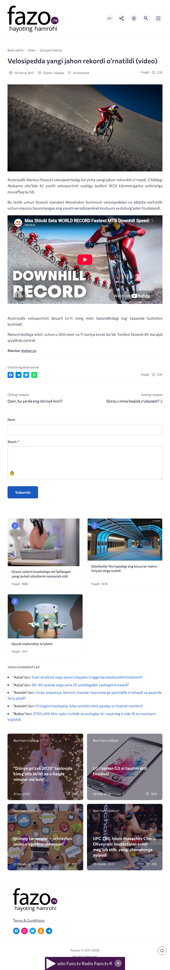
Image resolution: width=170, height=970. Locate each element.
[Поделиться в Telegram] (18, 375)
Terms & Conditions (28, 920)
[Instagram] (24, 931)
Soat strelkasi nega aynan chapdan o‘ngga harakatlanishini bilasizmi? (87, 677)
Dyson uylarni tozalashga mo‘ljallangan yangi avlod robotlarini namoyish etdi (41, 573)
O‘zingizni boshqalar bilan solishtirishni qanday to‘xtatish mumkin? (89, 706)
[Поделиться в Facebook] (11, 375)
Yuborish (23, 492)
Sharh (13, 441)
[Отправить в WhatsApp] (34, 375)
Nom (11, 419)
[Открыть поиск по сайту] (146, 18)
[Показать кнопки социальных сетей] (122, 18)
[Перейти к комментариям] (162, 951)
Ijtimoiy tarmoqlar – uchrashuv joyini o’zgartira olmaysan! (43, 841)
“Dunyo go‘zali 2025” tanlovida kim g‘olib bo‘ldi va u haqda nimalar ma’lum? (43, 774)
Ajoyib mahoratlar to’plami (32, 643)
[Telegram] (49, 931)
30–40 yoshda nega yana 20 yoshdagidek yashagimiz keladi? (80, 684)
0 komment (80, 73)
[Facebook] (16, 931)
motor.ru (28, 350)
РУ (110, 18)
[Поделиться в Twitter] (26, 375)
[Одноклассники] (41, 931)
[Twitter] (32, 931)
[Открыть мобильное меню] (158, 18)
